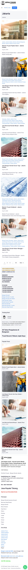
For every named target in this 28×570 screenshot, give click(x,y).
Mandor (14, 42)
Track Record (6, 336)
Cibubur (3, 541)
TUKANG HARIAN (6, 292)
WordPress (18, 568)
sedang (17, 556)
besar (21, 556)
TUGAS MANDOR (6, 280)
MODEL (14, 7)
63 (16, 262)
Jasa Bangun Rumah (6, 80)
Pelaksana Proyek (21, 81)
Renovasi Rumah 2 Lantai (8, 305)
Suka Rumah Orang (7, 300)
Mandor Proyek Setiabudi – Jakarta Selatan (12, 207)
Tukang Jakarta (13, 123)
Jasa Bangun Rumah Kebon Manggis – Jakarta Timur (12, 249)
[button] (25, 567)
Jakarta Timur (20, 79)
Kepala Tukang (14, 80)
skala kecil (8, 556)
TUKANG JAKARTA (7, 287)
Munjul (10, 121)
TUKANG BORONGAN (7, 290)
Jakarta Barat (4, 534)
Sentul (2, 544)
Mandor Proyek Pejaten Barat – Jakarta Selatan (13, 46)
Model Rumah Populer (7, 302)
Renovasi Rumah (16, 121)
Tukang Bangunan (6, 246)
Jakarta (3, 42)
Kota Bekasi (4, 539)
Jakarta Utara (4, 537)
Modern (3, 204)
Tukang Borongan (6, 123)
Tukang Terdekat (21, 123)
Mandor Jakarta (5, 43)
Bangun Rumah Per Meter (8, 298)
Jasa (9, 7)
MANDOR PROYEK (6, 278)
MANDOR (5, 275)
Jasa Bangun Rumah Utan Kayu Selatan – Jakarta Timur (13, 86)
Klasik (16, 201)
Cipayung (4, 119)
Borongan (11, 79)
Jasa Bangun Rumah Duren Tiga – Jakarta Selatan (13, 166)
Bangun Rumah (5, 79)
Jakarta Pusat (4, 536)
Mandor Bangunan (21, 42)
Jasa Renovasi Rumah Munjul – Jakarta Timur (13, 126)
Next (22, 262)
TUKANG (5, 285)
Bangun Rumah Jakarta (15, 473)
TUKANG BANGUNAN (7, 288)
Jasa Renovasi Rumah (6, 120)
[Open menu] (2, 7)
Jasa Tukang (5, 201)
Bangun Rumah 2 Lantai (8, 297)
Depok (2, 546)
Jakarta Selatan (9, 42)
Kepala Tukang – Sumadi (7, 321)
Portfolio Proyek (17, 324)
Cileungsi (3, 542)
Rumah (18, 43)
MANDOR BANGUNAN (7, 276)
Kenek (5, 7)
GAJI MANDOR (6, 281)
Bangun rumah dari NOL (7, 551)
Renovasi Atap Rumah (7, 307)
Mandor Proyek (12, 43)
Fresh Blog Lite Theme (5, 568)
